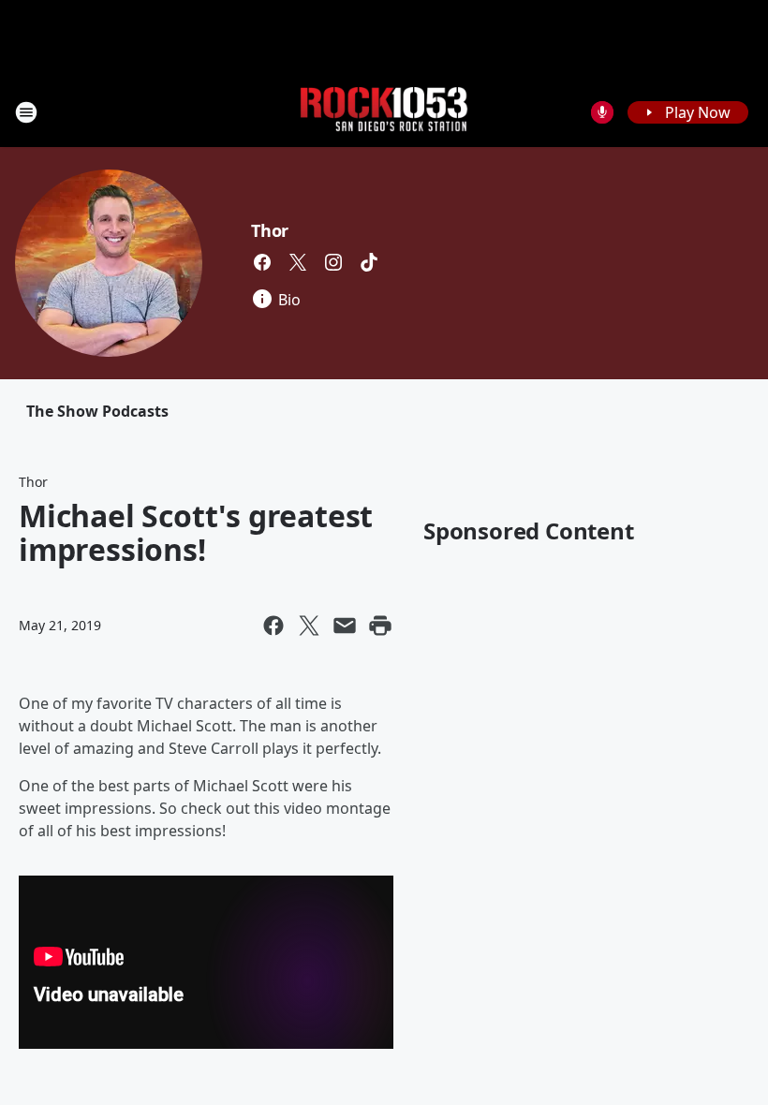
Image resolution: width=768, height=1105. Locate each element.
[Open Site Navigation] (26, 112)
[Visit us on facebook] (262, 262)
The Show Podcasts (97, 411)
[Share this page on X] (309, 625)
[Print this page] (380, 625)
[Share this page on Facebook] (273, 625)
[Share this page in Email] (345, 625)
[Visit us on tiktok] (369, 262)
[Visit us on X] (298, 262)
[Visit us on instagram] (333, 262)
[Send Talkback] (602, 112)
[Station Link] (384, 112)
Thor (269, 230)
